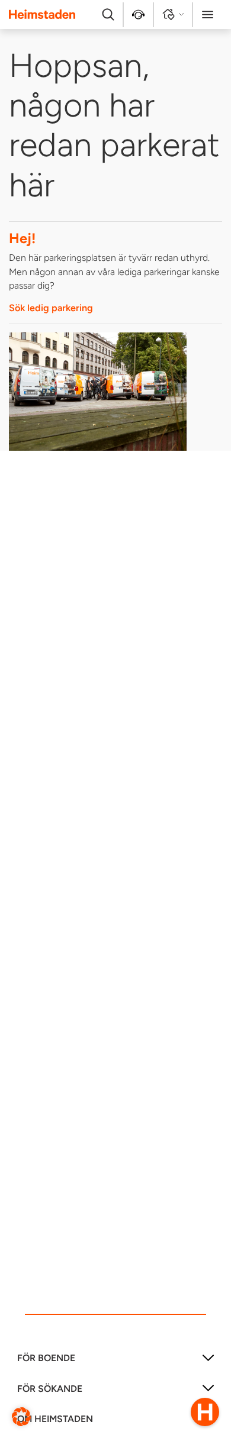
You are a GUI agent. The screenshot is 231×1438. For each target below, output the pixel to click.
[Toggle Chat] (205, 1412)
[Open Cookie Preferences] (21, 1415)
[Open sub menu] (208, 1362)
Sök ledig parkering (51, 308)
